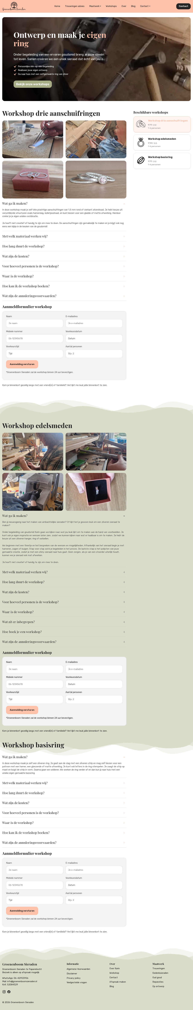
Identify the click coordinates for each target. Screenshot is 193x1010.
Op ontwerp (158, 986)
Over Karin (114, 968)
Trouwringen (158, 968)
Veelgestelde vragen (77, 982)
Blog (133, 6)
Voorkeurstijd (12, 346)
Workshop (114, 973)
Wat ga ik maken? (14, 203)
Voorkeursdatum (74, 331)
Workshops (111, 6)
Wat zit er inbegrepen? (18, 622)
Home (57, 6)
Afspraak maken (117, 982)
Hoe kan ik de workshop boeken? (26, 286)
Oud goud (157, 977)
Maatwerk (94, 6)
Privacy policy (74, 978)
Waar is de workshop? (18, 276)
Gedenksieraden (160, 973)
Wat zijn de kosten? (15, 256)
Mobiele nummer (14, 331)
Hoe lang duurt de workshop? (23, 246)
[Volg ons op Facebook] (9, 992)
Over (124, 6)
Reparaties (157, 982)
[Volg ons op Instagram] (4, 992)
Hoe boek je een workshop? (22, 632)
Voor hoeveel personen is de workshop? (30, 266)
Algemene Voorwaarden (78, 969)
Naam (9, 316)
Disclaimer (72, 973)
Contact (144, 6)
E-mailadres (72, 316)
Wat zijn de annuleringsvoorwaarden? (29, 296)
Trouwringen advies (74, 6)
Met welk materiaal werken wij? (25, 236)
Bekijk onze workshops (32, 84)
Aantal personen (74, 346)
